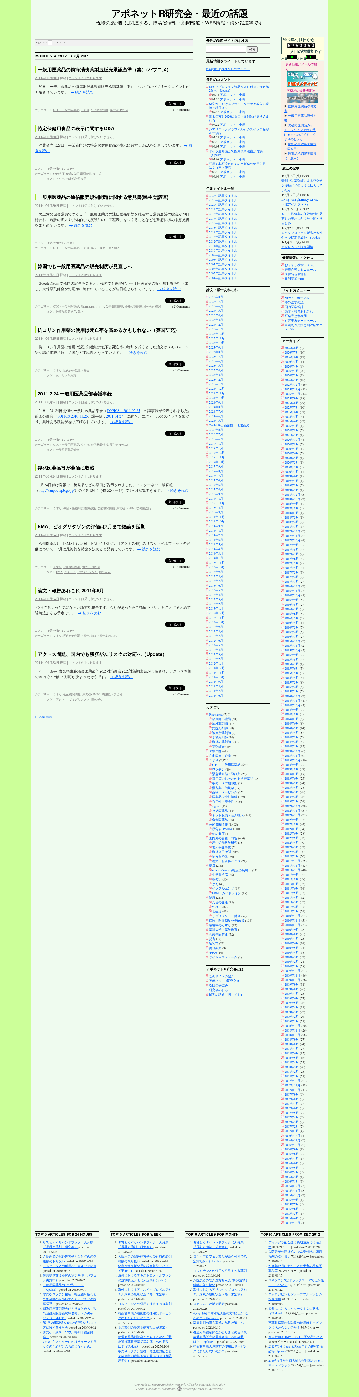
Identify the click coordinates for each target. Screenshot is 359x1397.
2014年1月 (216, 558)
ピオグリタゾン (87, 572)
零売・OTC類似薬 (224, 783)
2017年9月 (216, 466)
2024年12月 (217, 388)
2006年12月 (292, 1135)
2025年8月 (216, 352)
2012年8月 (216, 631)
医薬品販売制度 (66, 311)
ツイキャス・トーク (223, 957)
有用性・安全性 (112, 694)
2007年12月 (292, 1080)
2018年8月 (292, 508)
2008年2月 (292, 1071)
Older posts (43, 716)
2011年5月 (292, 893)
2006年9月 (292, 1149)
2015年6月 (292, 668)
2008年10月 (292, 1035)
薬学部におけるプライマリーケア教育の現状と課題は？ (239, 105)
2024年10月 (217, 397)
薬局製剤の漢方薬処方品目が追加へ (143, 1327)
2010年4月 (292, 952)
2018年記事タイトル (223, 214)
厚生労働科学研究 (224, 842)
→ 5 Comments (180, 306)
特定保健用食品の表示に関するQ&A (76, 128)
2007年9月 (292, 1094)
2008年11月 (292, 1030)
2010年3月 (292, 957)
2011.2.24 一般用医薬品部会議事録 (75, 393)
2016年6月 (292, 613)
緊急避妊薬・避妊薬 (226, 774)
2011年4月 (292, 897)
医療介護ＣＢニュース (300, 269)
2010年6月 (292, 943)
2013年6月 (216, 585)
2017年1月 (292, 581)
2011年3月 (292, 902)
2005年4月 (292, 1218)
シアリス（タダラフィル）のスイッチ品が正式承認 (239, 131)
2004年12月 (292, 1222)
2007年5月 (292, 1112)
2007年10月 (292, 1090)
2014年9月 (216, 526)
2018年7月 (292, 513)
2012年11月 (217, 617)
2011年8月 (216, 686)
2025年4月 (216, 370)
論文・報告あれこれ (104, 635)
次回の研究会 (218, 985)
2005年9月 (292, 1200)
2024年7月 (216, 411)
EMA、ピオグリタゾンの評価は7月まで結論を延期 (91, 526)
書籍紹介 (215, 948)
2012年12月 (217, 613)
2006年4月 (292, 1172)
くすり (85, 110)
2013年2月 (216, 603)
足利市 (213, 943)
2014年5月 (216, 544)
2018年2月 (292, 522)
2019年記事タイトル (223, 209)
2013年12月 (292, 751)
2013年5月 (216, 590)
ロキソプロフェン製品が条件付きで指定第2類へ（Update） (239, 88)
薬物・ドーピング (224, 792)
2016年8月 (216, 498)
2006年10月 (292, 1145)
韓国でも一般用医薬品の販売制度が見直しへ (85, 266)
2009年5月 (292, 1003)
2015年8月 (292, 659)
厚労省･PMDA (119, 110)
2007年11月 (292, 1085)
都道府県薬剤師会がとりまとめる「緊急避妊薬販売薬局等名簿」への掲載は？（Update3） (69, 1313)
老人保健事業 (221, 847)
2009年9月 (292, 984)
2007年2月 (292, 1126)
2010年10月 (292, 925)
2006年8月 (292, 1154)
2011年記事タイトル (223, 246)
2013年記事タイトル (223, 236)
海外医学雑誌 (294, 302)
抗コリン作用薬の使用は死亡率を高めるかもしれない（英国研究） (109, 329)
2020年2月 (292, 467)
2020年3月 (292, 462)
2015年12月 (292, 641)
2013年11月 (217, 562)
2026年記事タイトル (223, 195)
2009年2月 (292, 1016)
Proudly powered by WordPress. (203, 1388)
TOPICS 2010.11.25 (72, 416)
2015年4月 (216, 507)
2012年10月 (217, 622)
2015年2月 (292, 687)
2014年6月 (216, 539)
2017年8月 (216, 471)
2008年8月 (292, 1044)
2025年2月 (216, 379)
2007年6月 (292, 1108)
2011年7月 (216, 691)
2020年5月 (292, 458)
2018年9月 (292, 503)
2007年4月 (292, 1117)
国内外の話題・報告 (76, 370)
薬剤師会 (218, 746)
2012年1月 (216, 663)
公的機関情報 (99, 110)
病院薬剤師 (220, 728)
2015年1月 (292, 691)
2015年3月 (216, 512)
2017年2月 (292, 577)
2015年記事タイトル (223, 227)
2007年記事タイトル (223, 264)
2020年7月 (216, 434)
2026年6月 (216, 306)
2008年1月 (292, 1076)
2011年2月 (292, 906)
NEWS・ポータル (297, 297)
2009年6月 (292, 998)
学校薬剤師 (220, 737)
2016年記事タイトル (223, 223)
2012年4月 (216, 649)
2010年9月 (292, 929)
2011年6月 (216, 695)
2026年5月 (216, 310)
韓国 (81, 311)
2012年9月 (216, 627)
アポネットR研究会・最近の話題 (179, 13)
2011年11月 (217, 672)
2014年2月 (292, 742)
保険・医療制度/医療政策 (79, 508)
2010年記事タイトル (223, 250)
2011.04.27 (114, 416)
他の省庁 (59, 173)
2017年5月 (216, 485)
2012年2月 (216, 658)
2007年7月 (292, 1103)
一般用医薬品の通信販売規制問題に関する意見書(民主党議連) (103, 197)
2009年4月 (292, 1007)
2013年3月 (216, 599)
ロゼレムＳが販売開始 (297, 247)
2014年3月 (216, 553)
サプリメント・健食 (226, 916)
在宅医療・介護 (220, 755)
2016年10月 (292, 595)
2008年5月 (292, 1058)
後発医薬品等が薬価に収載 (66, 467)
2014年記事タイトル (223, 232)
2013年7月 (216, 581)
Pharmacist (87, 306)
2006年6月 (292, 1163)
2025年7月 (216, 356)
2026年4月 (216, 315)
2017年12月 (217, 452)
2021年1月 (292, 435)
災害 (212, 939)
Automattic (168, 1388)
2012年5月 (216, 645)
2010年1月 (292, 966)
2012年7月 (216, 636)
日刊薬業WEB (294, 278)
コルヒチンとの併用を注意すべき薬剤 (69, 1266)
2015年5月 (292, 673)
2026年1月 (216, 329)
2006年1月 (292, 1181)
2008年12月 (292, 1025)
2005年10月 (292, 1195)
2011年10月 (217, 677)
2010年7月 (292, 938)
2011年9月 (216, 681)
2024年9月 (216, 402)
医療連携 (215, 751)
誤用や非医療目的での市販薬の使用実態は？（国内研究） (237, 165)
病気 (212, 865)
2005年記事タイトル (223, 273)
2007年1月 (292, 1131)
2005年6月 (292, 1209)
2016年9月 (216, 494)
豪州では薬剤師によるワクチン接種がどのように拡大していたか (301, 185)
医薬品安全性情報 (224, 797)
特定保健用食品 (76, 178)
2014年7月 (216, 535)
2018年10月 (292, 499)
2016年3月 (292, 627)
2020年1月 (292, 471)
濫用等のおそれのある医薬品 (232, 778)
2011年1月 (292, 911)
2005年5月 (292, 1213)
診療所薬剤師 (221, 733)
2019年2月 (292, 490)
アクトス (70, 572)
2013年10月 (217, 567)
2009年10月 (292, 980)
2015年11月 (217, 503)
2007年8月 (292, 1099)
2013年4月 (216, 594)
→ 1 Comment (180, 110)
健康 (69, 173)
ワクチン (218, 769)
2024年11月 (217, 393)
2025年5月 (216, 365)
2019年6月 (292, 476)
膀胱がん (105, 572)
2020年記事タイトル (223, 204)
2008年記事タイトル (223, 259)
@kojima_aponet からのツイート (228, 69)
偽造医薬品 (220, 819)
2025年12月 (217, 333)
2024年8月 (216, 407)
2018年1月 (216, 448)
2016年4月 (292, 622)
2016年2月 (292, 632)
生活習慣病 (220, 874)
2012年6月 (216, 640)
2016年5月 (292, 618)
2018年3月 (292, 517)
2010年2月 (292, 961)
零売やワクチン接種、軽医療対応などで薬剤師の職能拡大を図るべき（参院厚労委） (69, 1299)
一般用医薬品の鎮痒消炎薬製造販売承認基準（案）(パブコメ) (103, 69)
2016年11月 (292, 591)
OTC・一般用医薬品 (66, 110)
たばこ (217, 906)
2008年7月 (292, 1048)
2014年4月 (216, 549)
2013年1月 (216, 608)
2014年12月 (292, 696)
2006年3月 (292, 1177)
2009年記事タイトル (223, 255)
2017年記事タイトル (223, 218)
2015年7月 (292, 664)
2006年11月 (292, 1140)
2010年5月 (292, 948)
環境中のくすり (220, 925)
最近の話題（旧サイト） (226, 994)
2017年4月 (216, 489)
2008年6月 (292, 1053)
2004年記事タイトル (223, 278)
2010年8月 (292, 934)
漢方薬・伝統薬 (223, 788)
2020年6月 (216, 439)
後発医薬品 (143, 508)
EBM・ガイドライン (226, 893)
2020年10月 (292, 439)
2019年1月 (216, 443)
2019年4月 (292, 481)
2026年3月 (216, 320)
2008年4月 (292, 1062)
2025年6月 (216, 361)
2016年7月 (292, 609)
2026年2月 (216, 324)
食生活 (97, 173)
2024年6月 (216, 416)
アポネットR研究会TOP (225, 980)
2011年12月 (217, 668)
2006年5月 (292, 1167)
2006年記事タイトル (223, 269)
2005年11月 (292, 1190)
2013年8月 (216, 576)
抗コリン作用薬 (66, 375)
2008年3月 (292, 1067)
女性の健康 (220, 902)
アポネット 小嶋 (232, 94)
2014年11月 (217, 517)
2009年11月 (292, 975)
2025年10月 (217, 342)
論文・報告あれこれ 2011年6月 (71, 590)
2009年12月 (292, 970)
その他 (213, 952)
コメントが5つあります (85, 274)
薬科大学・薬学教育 (223, 929)
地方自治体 (220, 856)
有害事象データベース (300, 320)
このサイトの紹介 (221, 976)
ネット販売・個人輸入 (105, 248)
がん (215, 884)
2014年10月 (217, 521)
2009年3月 (292, 1012)
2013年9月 (216, 572)
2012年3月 (216, 654)
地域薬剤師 (220, 723)
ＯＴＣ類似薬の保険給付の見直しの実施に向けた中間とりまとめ (301, 218)
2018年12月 (292, 494)
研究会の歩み (218, 990)
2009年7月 (292, 993)
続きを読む (82, 91)
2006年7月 (292, 1158)
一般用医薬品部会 (67, 449)
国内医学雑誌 (294, 307)
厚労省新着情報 (296, 274)
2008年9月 (292, 1039)
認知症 (217, 879)
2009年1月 (292, 1021)
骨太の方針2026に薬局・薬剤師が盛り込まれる (239, 118)
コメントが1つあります (85, 78)
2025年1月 (216, 384)
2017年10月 (217, 462)
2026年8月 (216, 297)
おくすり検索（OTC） (300, 265)
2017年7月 (216, 475)
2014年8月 (216, 530)
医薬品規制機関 (296, 316)
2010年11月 (292, 920)
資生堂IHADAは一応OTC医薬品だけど (295, 1337)
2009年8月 (292, 989)
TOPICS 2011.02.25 (123, 410)
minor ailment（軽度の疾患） (231, 870)
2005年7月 (292, 1204)
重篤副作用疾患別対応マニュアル (303, 327)
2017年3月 (292, 572)
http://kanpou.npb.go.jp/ (57, 490)
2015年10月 (292, 650)
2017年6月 (216, 480)
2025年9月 (216, 347)
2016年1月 (292, 636)
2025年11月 (217, 338)
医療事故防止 (218, 934)
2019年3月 (292, 485)
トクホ (60, 178)
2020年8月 (216, 430)
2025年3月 (216, 375)
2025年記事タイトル (223, 200)
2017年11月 (217, 457)
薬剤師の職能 (221, 719)
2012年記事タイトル (223, 241)
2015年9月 (292, 654)
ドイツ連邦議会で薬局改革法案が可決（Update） (236, 153)
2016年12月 (292, 586)
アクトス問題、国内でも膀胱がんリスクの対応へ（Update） (102, 654)
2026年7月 (216, 301)
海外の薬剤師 (133, 306)
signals (216, 806)
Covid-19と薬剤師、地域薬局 (229, 425)
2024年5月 (216, 420)
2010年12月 (292, 915)
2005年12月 (292, 1186)
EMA (59, 572)
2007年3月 (292, 1122)
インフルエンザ (223, 888)
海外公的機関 (152, 306)
